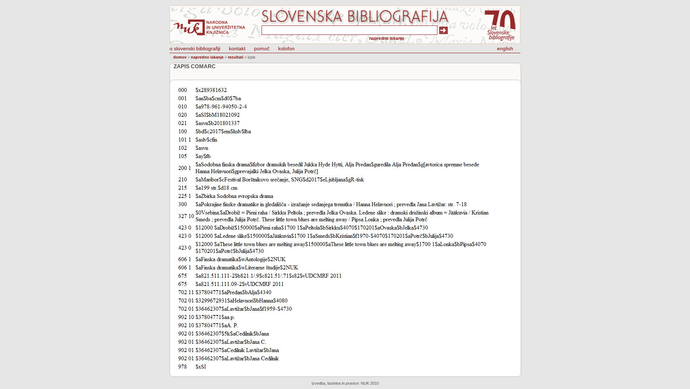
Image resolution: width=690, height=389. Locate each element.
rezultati (235, 57)
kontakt (237, 48)
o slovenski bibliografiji (195, 48)
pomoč (262, 48)
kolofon (286, 48)
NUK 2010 (370, 383)
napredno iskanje (386, 38)
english (505, 48)
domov (180, 57)
